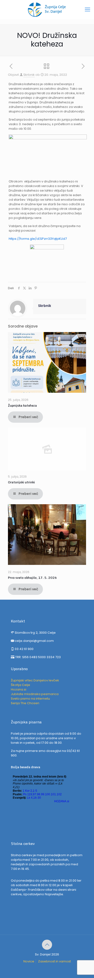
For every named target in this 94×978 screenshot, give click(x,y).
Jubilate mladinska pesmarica (35, 694)
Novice (28, 961)
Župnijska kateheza (22, 405)
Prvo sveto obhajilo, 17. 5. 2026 (32, 577)
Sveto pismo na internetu (30, 698)
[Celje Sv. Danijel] (47, 9)
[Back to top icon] (47, 945)
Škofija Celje (20, 685)
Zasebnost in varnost (54, 961)
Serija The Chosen (25, 703)
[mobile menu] (87, 10)
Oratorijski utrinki (21, 482)
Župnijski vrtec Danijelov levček (35, 680)
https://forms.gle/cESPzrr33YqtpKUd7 (38, 238)
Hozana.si (18, 689)
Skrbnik (29, 74)
